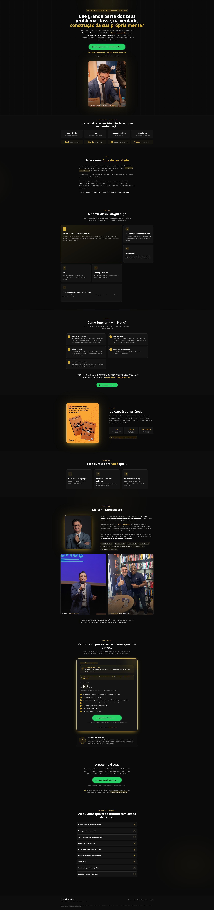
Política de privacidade (142, 900)
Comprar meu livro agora (107, 718)
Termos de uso (131, 900)
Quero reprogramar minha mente (107, 47)
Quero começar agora (107, 385)
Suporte (151, 900)
